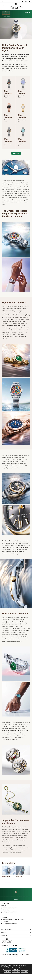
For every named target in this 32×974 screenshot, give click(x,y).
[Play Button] (16, 167)
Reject (16, 971)
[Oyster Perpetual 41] (23, 83)
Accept (8, 971)
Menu (26, 12)
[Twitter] (16, 945)
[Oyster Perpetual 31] (9, 83)
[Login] (30, 1)
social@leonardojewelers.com (10, 912)
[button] (6, 882)
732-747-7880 (6, 910)
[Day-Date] (23, 870)
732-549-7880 (6, 921)
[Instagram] (11, 945)
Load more (16, 153)
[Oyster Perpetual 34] (9, 107)
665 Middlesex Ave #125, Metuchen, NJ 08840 (12, 918)
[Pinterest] (13, 945)
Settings (24, 971)
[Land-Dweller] (9, 870)
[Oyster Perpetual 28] (23, 107)
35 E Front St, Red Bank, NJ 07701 (9, 907)
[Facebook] (9, 945)
